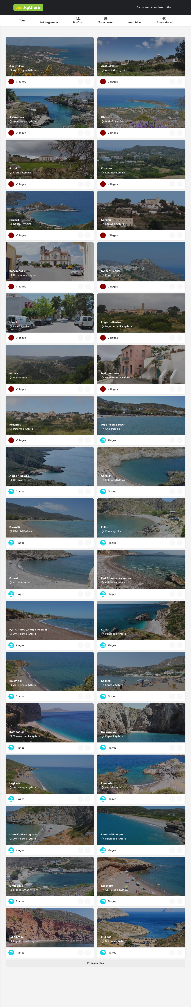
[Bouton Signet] (88, 82)
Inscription (165, 7)
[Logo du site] (28, 7)
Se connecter (145, 7)
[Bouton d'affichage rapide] (81, 82)
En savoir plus (95, 963)
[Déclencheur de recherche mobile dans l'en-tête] (185, 7)
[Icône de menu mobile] (6, 7)
